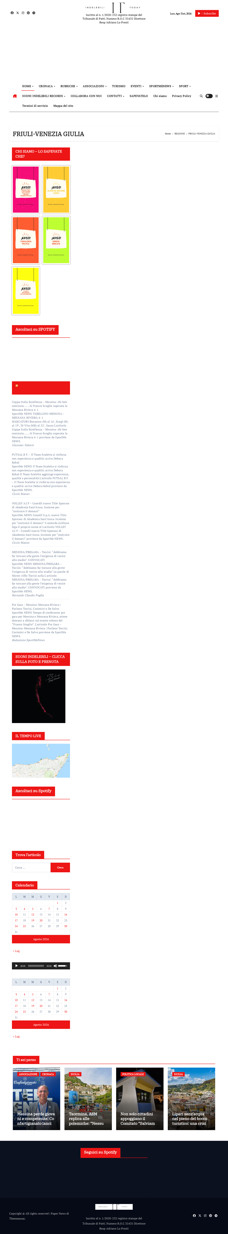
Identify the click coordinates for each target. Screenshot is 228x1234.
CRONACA (46, 86)
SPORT (184, 86)
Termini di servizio (35, 106)
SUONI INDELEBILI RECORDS (43, 96)
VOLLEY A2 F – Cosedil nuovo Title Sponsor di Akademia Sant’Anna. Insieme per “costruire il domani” (40, 507)
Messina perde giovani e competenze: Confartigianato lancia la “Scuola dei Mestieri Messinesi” (36, 1123)
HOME (27, 86)
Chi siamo (160, 96)
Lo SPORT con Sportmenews (28, 388)
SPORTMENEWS (160, 86)
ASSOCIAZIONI (94, 86)
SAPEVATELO (139, 96)
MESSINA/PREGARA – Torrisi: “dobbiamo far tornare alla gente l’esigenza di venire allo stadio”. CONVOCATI (39, 556)
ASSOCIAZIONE (28, 1074)
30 (65, 926)
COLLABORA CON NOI (86, 96)
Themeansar (17, 1218)
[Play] (16, 966)
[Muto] (55, 966)
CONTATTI (115, 96)
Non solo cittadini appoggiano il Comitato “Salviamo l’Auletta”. (139, 1120)
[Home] (15, 96)
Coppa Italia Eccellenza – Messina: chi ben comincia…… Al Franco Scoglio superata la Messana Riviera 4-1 (39, 406)
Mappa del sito (63, 106)
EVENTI (136, 86)
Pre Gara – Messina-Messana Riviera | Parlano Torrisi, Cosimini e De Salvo (36, 607)
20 (41, 920)
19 (32, 920)
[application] (41, 965)
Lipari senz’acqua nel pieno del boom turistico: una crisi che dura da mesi (189, 1120)
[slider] (36, 966)
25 (24, 926)
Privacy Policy (181, 96)
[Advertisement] (114, 54)
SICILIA (75, 1074)
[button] (216, 96)
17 (16, 920)
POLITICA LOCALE (133, 1074)
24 (16, 926)
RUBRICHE (68, 86)
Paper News (58, 1213)
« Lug (16, 951)
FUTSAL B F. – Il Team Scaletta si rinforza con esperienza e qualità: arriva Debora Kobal (39, 458)
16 (65, 914)
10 (16, 914)
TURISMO (119, 86)
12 (32, 914)
